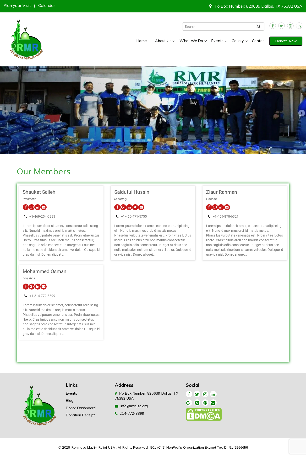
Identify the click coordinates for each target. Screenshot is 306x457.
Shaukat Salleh (39, 192)
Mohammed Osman (44, 271)
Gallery (238, 40)
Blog (69, 400)
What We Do (191, 40)
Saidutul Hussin (131, 192)
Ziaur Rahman (221, 192)
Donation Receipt (80, 415)
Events (217, 40)
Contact (259, 40)
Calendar (46, 5)
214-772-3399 (132, 413)
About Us (163, 40)
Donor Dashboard (81, 408)
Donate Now (286, 41)
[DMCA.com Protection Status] (204, 415)
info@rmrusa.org (134, 406)
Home (141, 40)
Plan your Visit (17, 5)
